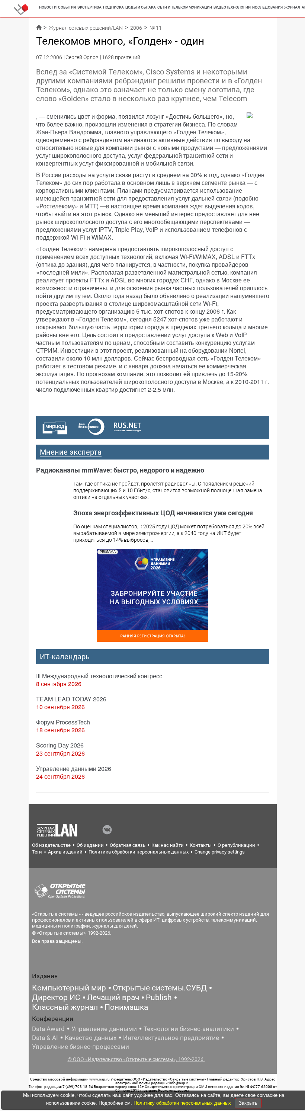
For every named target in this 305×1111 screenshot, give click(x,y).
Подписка (113, 7)
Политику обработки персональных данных (183, 1103)
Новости (48, 7)
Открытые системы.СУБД (160, 987)
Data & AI (45, 1037)
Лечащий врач (113, 997)
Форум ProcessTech (63, 722)
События (67, 7)
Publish (159, 997)
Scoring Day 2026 (60, 745)
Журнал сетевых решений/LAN (86, 28)
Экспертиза (89, 7)
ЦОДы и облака (140, 7)
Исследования (267, 7)
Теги (37, 852)
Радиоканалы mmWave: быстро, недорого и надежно (120, 470)
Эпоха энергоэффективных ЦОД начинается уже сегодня (163, 513)
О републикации (236, 845)
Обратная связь (127, 845)
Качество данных (90, 1037)
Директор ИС (56, 997)
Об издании (90, 845)
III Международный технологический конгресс (99, 676)
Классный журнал (65, 1007)
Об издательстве (51, 845)
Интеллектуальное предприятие (171, 1037)
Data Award (48, 1028)
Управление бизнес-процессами (80, 1046)
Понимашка (126, 1007)
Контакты (201, 845)
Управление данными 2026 (73, 768)
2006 (136, 28)
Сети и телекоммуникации (184, 7)
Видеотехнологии (232, 7)
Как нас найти (167, 845)
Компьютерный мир (69, 987)
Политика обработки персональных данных (139, 852)
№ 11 (156, 28)
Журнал (292, 7)
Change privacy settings (220, 852)
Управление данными (104, 1028)
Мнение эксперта (71, 452)
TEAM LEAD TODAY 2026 (71, 699)
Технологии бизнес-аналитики (189, 1028)
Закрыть (248, 1103)
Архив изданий (65, 852)
